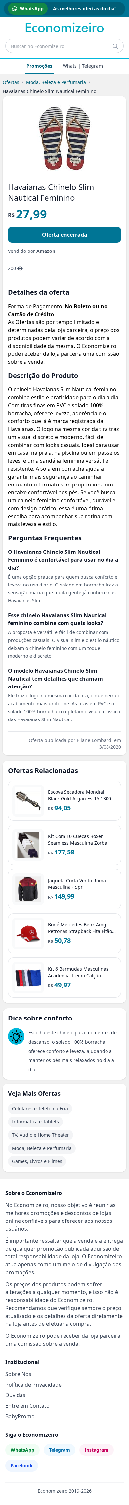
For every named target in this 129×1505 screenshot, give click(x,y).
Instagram (96, 1450)
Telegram (59, 1450)
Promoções (39, 66)
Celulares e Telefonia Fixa (40, 1108)
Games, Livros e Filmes (37, 1161)
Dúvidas (15, 1395)
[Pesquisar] (115, 46)
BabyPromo (20, 1416)
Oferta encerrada (64, 234)
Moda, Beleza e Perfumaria (56, 82)
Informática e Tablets (35, 1122)
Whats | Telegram (83, 66)
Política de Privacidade (33, 1384)
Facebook (22, 1465)
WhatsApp (22, 1450)
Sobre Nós (18, 1374)
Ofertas (11, 82)
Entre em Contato (27, 1405)
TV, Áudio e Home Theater (40, 1135)
